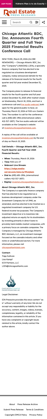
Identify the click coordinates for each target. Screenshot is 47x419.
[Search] (31, 22)
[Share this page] (43, 22)
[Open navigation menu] (4, 22)
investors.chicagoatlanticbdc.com (20, 128)
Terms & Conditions (35, 409)
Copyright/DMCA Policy (16, 415)
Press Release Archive (27, 404)
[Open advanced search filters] (37, 22)
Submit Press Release (14, 409)
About (12, 404)
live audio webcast (30, 104)
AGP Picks (6, 4)
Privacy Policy (35, 415)
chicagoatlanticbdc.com (13, 247)
